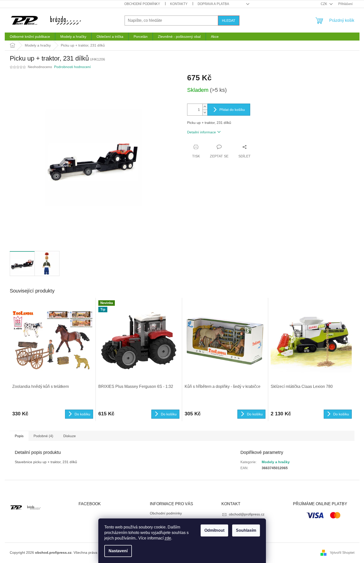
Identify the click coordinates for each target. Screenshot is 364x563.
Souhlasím (246, 530)
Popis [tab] (19, 436)
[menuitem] (30, 37)
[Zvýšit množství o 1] (204, 107)
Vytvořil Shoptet (342, 552)
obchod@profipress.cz (246, 514)
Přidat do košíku (232, 110)
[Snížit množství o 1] (204, 112)
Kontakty (179, 4)
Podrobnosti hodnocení (72, 67)
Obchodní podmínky (142, 4)
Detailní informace (201, 132)
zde (168, 538)
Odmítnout (214, 530)
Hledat (228, 21)
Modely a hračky (276, 462)
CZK (324, 4)
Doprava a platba (213, 4)
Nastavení (118, 551)
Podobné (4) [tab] (43, 436)
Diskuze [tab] (69, 436)
